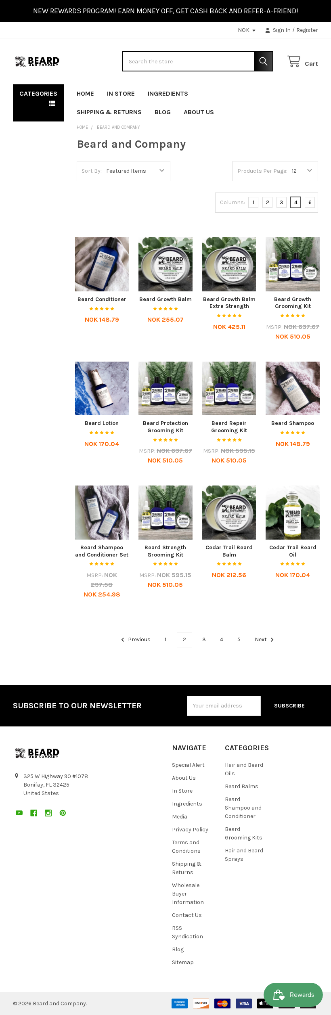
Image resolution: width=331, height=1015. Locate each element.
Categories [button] (38, 93)
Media (179, 816)
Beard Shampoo (292, 423)
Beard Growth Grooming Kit (292, 303)
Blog (163, 112)
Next (261, 639)
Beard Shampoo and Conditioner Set (101, 551)
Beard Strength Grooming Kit (165, 551)
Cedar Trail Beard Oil (292, 551)
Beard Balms (241, 786)
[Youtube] (268, 92)
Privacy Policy (190, 829)
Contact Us (187, 915)
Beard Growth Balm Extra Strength (229, 303)
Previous (139, 639)
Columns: (232, 202)
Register (307, 30)
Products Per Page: (262, 170)
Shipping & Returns (109, 112)
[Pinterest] (312, 92)
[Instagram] (297, 92)
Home (85, 93)
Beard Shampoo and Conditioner (243, 808)
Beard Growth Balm (165, 299)
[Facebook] (283, 92)
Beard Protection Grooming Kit (165, 427)
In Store (121, 93)
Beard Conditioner (102, 299)
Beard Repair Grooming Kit (229, 427)
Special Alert (188, 765)
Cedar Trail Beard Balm (229, 551)
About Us (199, 112)
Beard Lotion (102, 423)
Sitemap (183, 962)
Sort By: (92, 170)
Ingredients (168, 93)
